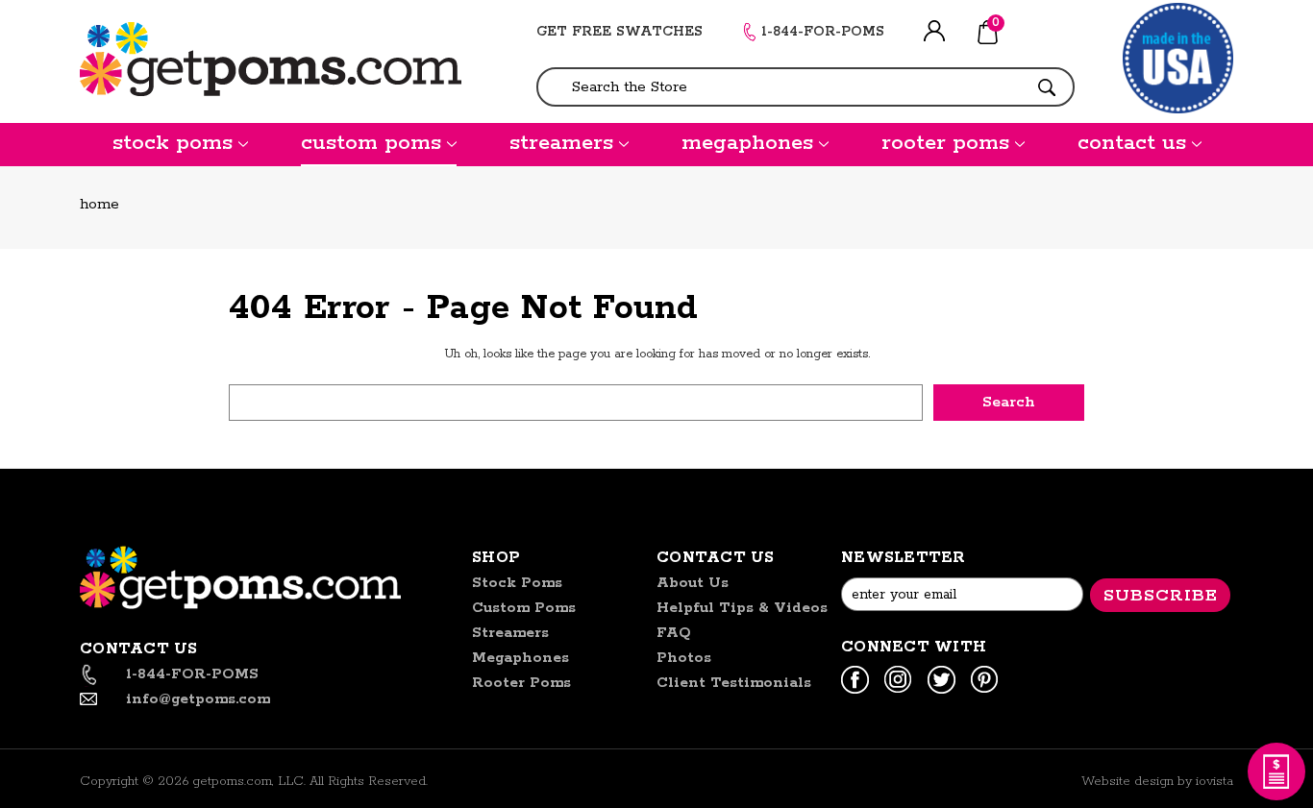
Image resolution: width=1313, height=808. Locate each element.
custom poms (371, 143)
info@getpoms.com (198, 699)
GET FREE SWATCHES (619, 31)
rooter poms (945, 143)
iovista (1214, 781)
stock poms (172, 143)
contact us (1132, 143)
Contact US (715, 558)
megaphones (747, 143)
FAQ (673, 633)
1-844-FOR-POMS (822, 31)
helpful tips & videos (742, 608)
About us (692, 583)
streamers (561, 143)
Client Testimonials (733, 682)
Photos (683, 658)
